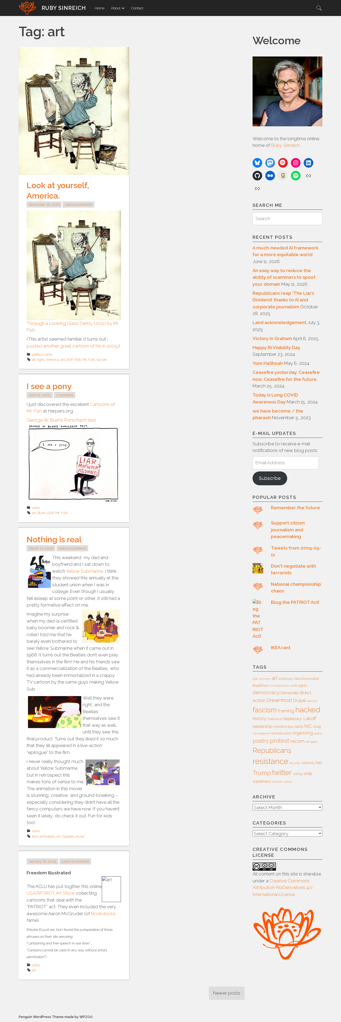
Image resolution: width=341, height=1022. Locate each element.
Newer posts (226, 993)
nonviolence (261, 733)
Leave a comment (78, 205)
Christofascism (280, 685)
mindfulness (283, 727)
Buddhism (261, 686)
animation (47, 836)
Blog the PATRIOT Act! (295, 602)
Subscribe (270, 478)
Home (99, 8)
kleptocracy (292, 719)
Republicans (272, 750)
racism (101, 360)
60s (35, 836)
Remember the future (295, 507)
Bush (42, 513)
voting (297, 774)
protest (279, 740)
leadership (262, 726)
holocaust (274, 719)
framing (286, 710)
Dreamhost (279, 700)
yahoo (288, 781)
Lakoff (309, 718)
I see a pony (49, 386)
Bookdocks (103, 913)
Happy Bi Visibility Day (276, 347)
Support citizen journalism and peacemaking (288, 529)
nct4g (317, 727)
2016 (255, 678)
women (277, 781)
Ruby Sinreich (64, 8)
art (62, 360)
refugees (311, 741)
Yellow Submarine (84, 571)
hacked (307, 709)
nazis (298, 726)
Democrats (289, 693)
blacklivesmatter (307, 679)
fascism (265, 710)
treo (319, 763)
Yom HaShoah (268, 363)
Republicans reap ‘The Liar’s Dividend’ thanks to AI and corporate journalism (283, 299)
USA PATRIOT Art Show (51, 893)
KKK (78, 360)
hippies (68, 836)
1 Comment (64, 395)
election (312, 700)
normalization (280, 733)
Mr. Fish (89, 360)
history (259, 718)
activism (265, 678)
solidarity (308, 763)
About (115, 8)
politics (37, 355)
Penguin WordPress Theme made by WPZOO (56, 1017)
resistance (270, 761)
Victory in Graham (272, 338)
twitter (282, 772)
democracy (266, 692)
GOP (69, 360)
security (294, 763)
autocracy (286, 679)
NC (308, 726)
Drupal (299, 700)
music (80, 836)
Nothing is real (54, 539)
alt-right (38, 360)
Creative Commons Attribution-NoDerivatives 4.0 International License (282, 887)
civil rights (299, 686)
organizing (303, 733)
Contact (137, 8)
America (52, 360)
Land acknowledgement (279, 322)
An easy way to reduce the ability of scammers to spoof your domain (284, 277)
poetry (261, 741)
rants (48, 355)
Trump (262, 772)
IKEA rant (280, 647)
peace (318, 733)
